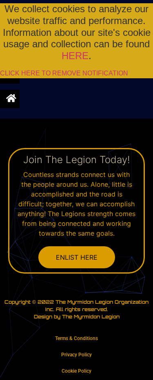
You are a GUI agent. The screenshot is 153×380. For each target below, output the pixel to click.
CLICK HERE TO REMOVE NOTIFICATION (64, 73)
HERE (75, 55)
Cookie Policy (76, 371)
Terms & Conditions (76, 338)
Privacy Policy (76, 355)
